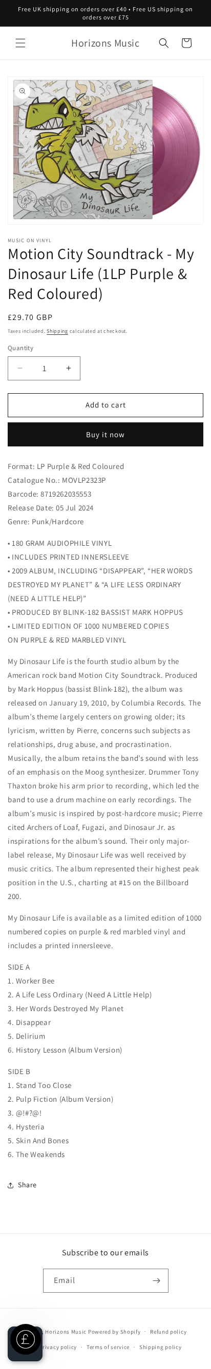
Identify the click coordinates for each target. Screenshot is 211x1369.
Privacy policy (58, 1347)
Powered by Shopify (114, 1331)
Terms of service (108, 1347)
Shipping (57, 331)
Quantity (20, 348)
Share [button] (27, 1184)
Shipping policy (160, 1347)
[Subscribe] (156, 1281)
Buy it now (105, 434)
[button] (20, 43)
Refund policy (168, 1331)
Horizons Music (66, 1331)
